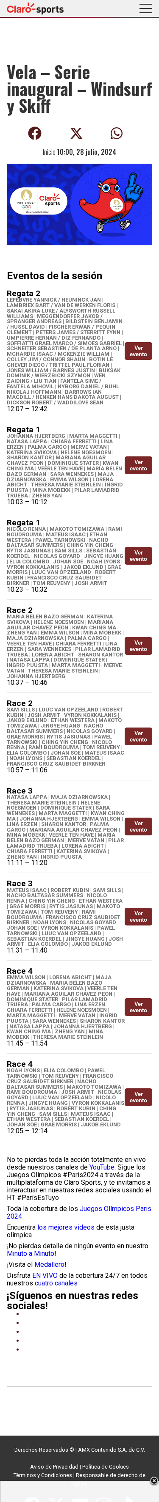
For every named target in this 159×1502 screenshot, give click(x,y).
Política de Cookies (105, 1467)
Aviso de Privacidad (54, 1467)
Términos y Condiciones (43, 1475)
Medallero (49, 1264)
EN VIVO (45, 1275)
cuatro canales (56, 1283)
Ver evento (138, 351)
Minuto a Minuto (30, 1253)
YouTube (101, 1167)
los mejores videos (66, 1227)
